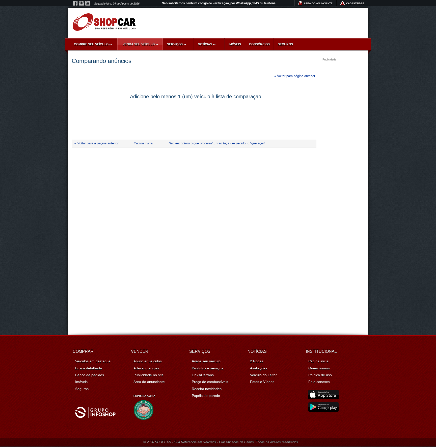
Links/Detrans (203, 375)
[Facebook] (75, 3)
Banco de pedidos (89, 375)
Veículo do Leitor (263, 375)
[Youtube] (87, 3)
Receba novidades (207, 389)
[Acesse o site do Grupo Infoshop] (95, 417)
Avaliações (258, 368)
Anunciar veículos (147, 361)
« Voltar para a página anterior (96, 143)
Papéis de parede (206, 396)
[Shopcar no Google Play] (323, 410)
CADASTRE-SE (355, 3)
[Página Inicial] (104, 22)
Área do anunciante (149, 382)
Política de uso (320, 375)
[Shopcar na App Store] (323, 398)
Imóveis (235, 44)
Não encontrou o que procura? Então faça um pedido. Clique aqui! (217, 143)
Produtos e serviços (207, 368)
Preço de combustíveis (210, 382)
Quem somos (319, 368)
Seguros (285, 44)
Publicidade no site (148, 375)
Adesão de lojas (146, 368)
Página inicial (143, 143)
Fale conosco (319, 382)
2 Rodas (256, 361)
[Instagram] (81, 3)
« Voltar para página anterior (294, 76)
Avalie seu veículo (206, 361)
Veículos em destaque (93, 361)
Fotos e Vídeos (262, 382)
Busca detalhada (88, 368)
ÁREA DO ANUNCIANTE (318, 3)
